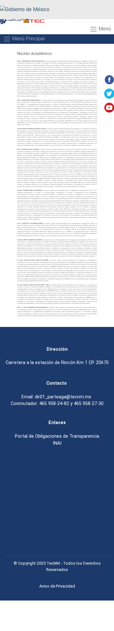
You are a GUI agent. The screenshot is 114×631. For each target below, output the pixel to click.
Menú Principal (28, 39)
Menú (104, 29)
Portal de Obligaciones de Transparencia (57, 436)
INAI (57, 443)
